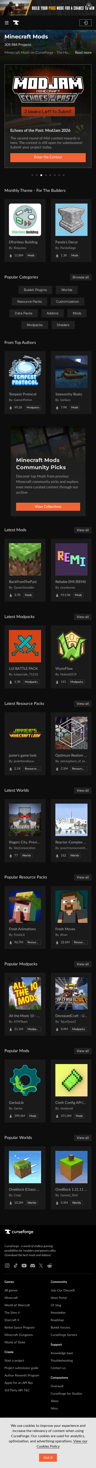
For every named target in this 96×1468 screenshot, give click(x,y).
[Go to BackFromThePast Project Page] (25, 570)
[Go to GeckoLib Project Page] (25, 1091)
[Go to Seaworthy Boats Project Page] (71, 382)
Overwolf (57, 1386)
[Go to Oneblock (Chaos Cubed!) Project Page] (25, 1177)
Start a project (14, 1360)
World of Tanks (14, 1342)
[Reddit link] (49, 1265)
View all (83, 530)
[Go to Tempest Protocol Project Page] (25, 382)
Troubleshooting (62, 1360)
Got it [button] (48, 1457)
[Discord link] (32, 1265)
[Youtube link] (24, 1265)
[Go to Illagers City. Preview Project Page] (25, 830)
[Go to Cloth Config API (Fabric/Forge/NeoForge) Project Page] (71, 1091)
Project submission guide (21, 1368)
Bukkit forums (60, 1327)
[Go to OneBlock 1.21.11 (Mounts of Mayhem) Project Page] (71, 1177)
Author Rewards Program (21, 1375)
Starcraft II (11, 1320)
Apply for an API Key (18, 1383)
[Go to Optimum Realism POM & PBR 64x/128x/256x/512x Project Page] (71, 743)
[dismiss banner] (89, 5)
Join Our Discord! (63, 1290)
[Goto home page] (16, 22)
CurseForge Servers (64, 1335)
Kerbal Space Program (19, 1327)
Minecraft (11, 1298)
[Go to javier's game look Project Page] (25, 743)
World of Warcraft (17, 1305)
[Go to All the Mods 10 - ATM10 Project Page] (25, 1004)
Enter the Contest (48, 157)
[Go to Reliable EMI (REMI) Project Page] (71, 570)
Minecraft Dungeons (18, 1335)
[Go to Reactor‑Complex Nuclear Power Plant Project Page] (71, 830)
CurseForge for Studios (66, 1393)
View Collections (48, 507)
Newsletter (58, 1312)
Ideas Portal (59, 1298)
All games (10, 1290)
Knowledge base (62, 1353)
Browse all (81, 277)
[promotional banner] (48, 8)
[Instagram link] (7, 1265)
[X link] (41, 1265)
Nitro (54, 1408)
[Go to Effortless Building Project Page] (25, 230)
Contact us (58, 1368)
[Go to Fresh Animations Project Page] (25, 917)
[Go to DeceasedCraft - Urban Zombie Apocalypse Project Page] (71, 1004)
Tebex (54, 1401)
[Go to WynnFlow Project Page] (71, 656)
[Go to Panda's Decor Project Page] (71, 230)
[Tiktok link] (15, 1265)
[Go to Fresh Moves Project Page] (71, 917)
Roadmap (57, 1320)
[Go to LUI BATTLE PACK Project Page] (25, 656)
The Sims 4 (12, 1312)
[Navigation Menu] (6, 22)
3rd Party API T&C (17, 1390)
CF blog (56, 1305)
